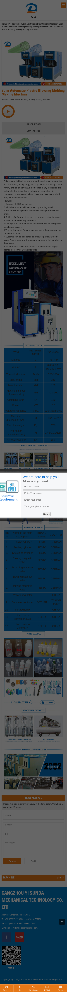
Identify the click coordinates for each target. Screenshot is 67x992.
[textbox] (44, 506)
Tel (20, 990)
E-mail (47, 990)
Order (60, 990)
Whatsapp (33, 990)
